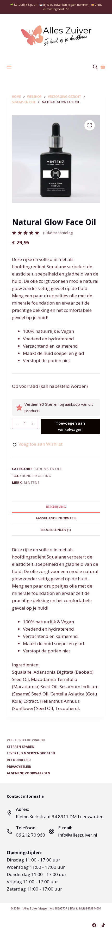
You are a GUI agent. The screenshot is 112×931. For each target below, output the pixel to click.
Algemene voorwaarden (28, 773)
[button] (37, 444)
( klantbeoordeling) (58, 233)
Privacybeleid (19, 767)
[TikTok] (103, 925)
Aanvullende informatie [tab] (56, 518)
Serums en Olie (49, 468)
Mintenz (32, 482)
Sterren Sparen (20, 747)
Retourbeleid (19, 760)
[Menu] (9, 66)
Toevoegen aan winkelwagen (70, 426)
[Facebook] (94, 925)
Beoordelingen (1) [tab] (56, 530)
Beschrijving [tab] (56, 507)
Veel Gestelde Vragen (26, 740)
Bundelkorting (36, 475)
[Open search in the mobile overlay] (95, 67)
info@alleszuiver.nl (77, 835)
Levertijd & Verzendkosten (31, 753)
